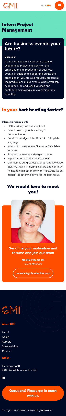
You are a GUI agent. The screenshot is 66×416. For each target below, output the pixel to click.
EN (49, 5)
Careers (6, 342)
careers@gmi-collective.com (33, 273)
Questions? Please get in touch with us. (33, 393)
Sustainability (10, 346)
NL (42, 5)
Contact (6, 351)
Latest (5, 332)
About (5, 337)
